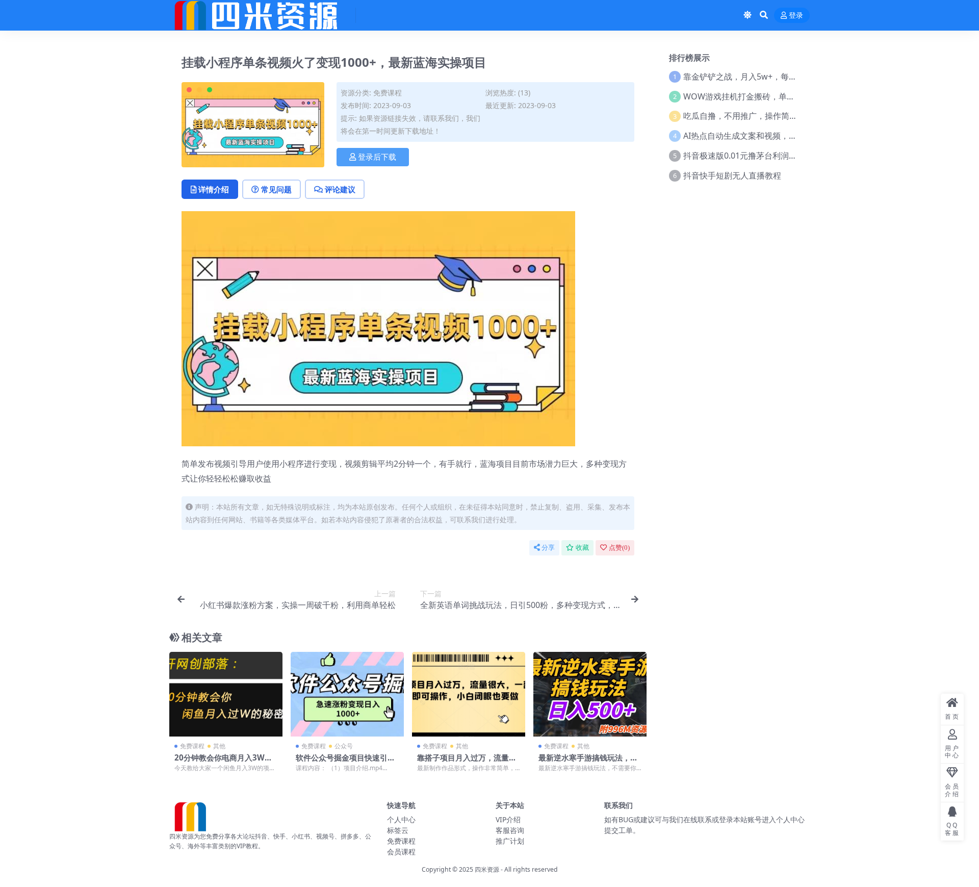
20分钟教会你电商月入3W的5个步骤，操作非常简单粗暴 (225, 762)
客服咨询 (510, 830)
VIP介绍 (508, 819)
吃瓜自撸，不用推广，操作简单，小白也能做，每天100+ (786, 115)
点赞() (619, 547)
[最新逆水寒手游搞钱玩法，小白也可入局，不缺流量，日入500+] (590, 694)
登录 (796, 15)
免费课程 (387, 92)
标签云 (397, 830)
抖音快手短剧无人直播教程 (732, 175)
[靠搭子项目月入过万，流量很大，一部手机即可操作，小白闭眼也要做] (468, 694)
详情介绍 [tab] (213, 189)
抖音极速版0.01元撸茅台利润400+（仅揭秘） (765, 155)
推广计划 (510, 841)
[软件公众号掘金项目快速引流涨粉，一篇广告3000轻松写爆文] (347, 694)
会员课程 (401, 851)
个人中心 (401, 819)
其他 (219, 746)
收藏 (582, 547)
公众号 (343, 746)
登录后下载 (377, 157)
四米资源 (487, 869)
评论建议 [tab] (340, 189)
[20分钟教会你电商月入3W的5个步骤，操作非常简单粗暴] (225, 694)
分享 (548, 547)
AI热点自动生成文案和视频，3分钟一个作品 (762, 135)
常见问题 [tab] (276, 189)
